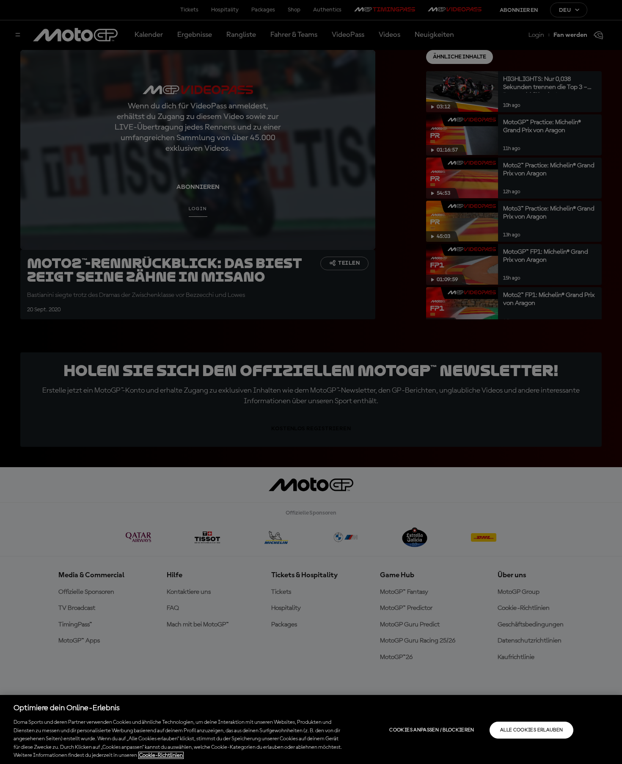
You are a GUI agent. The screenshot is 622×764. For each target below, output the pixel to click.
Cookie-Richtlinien (161, 755)
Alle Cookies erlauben (531, 730)
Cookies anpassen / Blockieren (431, 730)
